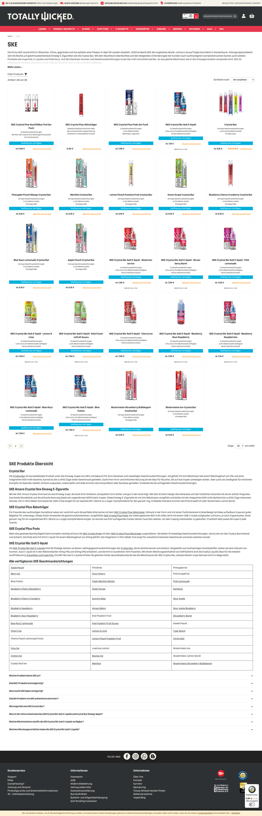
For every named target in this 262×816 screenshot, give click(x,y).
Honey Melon (99, 608)
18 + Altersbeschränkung (21, 794)
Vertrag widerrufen (81, 787)
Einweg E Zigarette (64, 29)
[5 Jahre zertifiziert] (243, 788)
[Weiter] (21, 446)
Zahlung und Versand (19, 787)
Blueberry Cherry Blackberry (26, 589)
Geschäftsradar (243, 3)
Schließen (236, 813)
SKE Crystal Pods (92, 533)
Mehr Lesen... (15, 67)
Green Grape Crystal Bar (181, 194)
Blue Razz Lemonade (22, 623)
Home (10, 36)
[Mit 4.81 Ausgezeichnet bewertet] (4, 3)
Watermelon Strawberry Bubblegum (192, 663)
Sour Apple (179, 598)
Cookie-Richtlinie (205, 813)
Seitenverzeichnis (142, 794)
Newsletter (227, 3)
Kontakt (256, 3)
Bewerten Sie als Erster (42, 149)
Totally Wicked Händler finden (149, 790)
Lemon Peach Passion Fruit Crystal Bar (131, 194)
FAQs (10, 780)
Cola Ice (15, 648)
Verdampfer (142, 29)
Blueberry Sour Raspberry (24, 616)
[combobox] (220, 16)
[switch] (252, 804)
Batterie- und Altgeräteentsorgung (89, 797)
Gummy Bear (99, 598)
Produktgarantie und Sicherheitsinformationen (33, 790)
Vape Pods (102, 29)
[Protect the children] (243, 775)
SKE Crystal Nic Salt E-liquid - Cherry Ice (131, 333)
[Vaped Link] (152, 756)
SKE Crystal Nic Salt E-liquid (181, 124)
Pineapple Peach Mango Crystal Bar (31, 194)
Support (12, 776)
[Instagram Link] (135, 756)
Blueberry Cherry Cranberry (25, 598)
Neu (222, 29)
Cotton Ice (16, 656)
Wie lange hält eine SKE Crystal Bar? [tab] (26, 706)
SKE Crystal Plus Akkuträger (81, 124)
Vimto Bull (178, 638)
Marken (177, 29)
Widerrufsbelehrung (81, 783)
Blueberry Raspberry (22, 608)
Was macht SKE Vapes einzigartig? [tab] (26, 691)
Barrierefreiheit (79, 794)
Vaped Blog (139, 797)
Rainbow (178, 589)
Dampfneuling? (16, 783)
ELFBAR (86, 29)
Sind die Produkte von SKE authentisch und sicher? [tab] (34, 698)
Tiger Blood (179, 631)
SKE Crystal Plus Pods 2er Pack (131, 124)
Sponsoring (139, 787)
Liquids (42, 29)
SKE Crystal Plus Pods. (116, 515)
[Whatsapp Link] (144, 756)
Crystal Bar (230, 124)
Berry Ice (15, 573)
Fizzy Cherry (98, 573)
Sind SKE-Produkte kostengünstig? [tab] (26, 683)
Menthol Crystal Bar (81, 194)
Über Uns (138, 776)
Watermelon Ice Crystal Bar (181, 407)
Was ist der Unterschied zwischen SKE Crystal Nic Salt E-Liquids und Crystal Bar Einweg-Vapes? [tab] (56, 714)
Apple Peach (17, 567)
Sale (209, 29)
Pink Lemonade (181, 581)
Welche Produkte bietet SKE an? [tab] (24, 675)
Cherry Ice (16, 631)
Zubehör (161, 29)
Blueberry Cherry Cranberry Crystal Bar (230, 194)
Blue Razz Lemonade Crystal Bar (31, 260)
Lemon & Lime (99, 631)
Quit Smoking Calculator (84, 801)
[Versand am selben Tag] (103, 3)
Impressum (77, 776)
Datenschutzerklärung (83, 790)
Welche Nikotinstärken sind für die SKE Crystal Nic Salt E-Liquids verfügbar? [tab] (46, 721)
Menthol (96, 663)
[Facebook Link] (127, 756)
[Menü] (257, 786)
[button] (243, 16)
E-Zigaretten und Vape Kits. (39, 555)
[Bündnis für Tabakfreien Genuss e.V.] (220, 788)
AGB (73, 780)
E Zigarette (122, 29)
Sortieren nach (222, 79)
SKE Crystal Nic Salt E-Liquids (29, 548)
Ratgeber (194, 29)
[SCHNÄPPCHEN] (162, 3)
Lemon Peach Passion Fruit (106, 638)
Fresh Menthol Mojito (103, 581)
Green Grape (98, 589)
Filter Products (15, 74)
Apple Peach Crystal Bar (81, 260)
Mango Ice (97, 656)
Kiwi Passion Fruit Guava (105, 623)
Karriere (137, 783)
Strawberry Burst (182, 616)
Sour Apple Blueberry (184, 608)
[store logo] (41, 16)
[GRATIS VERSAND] (62, 3)
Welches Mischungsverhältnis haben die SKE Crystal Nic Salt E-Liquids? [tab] (44, 729)
